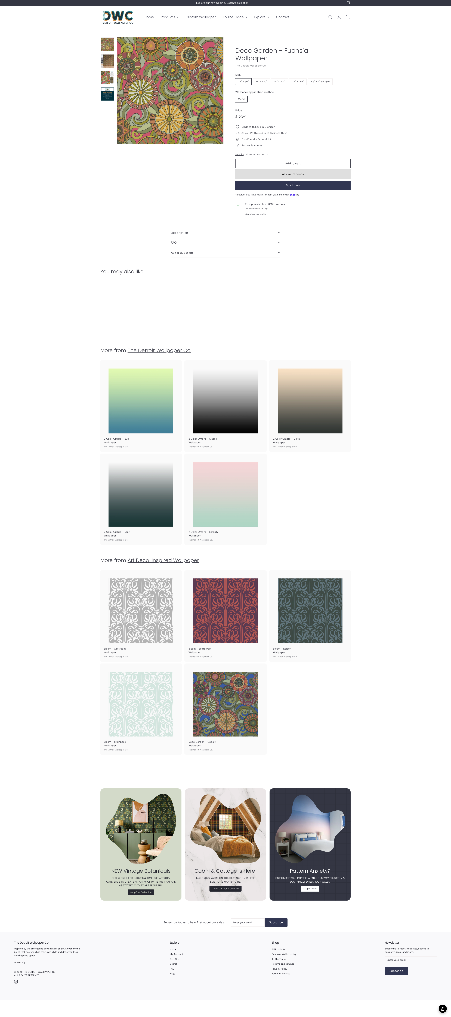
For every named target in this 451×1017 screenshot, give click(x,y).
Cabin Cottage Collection (225, 888)
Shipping (239, 154)
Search (173, 963)
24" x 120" (261, 81)
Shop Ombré (310, 888)
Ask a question (182, 253)
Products (168, 17)
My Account (176, 954)
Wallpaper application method (254, 92)
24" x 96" (243, 81)
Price (238, 110)
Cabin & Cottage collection (231, 2)
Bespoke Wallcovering (284, 954)
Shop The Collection (141, 892)
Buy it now (293, 185)
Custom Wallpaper (201, 17)
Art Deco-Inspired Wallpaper (163, 560)
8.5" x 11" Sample (320, 81)
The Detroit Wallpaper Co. (250, 65)
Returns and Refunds (283, 963)
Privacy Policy (279, 968)
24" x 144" (279, 81)
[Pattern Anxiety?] (310, 829)
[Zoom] (170, 90)
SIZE (238, 75)
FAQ (174, 243)
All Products (278, 949)
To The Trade (234, 17)
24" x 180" (298, 81)
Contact (282, 17)
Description (179, 233)
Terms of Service (281, 973)
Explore (260, 17)
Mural (241, 99)
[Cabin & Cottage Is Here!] (225, 829)
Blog (172, 973)
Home (149, 17)
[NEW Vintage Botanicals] (141, 829)
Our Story (175, 959)
